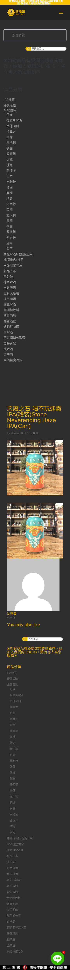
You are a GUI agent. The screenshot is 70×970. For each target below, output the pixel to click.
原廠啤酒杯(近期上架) (18, 254)
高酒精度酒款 (13, 360)
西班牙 (11, 237)
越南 (9, 243)
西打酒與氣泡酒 (14, 338)
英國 (9, 221)
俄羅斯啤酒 (14, 120)
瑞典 (9, 198)
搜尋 (28, 49)
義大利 (11, 215)
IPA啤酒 (9, 100)
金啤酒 (8, 355)
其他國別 (12, 126)
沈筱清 (15, 433)
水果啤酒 (10, 288)
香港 (9, 248)
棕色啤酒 (10, 282)
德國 (9, 148)
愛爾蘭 (11, 154)
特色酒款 (10, 321)
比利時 (11, 182)
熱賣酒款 (10, 315)
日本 (9, 176)
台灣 (9, 137)
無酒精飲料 (11, 310)
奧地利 (11, 143)
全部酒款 (10, 111)
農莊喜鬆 (10, 343)
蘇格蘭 (11, 232)
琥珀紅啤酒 (11, 327)
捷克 (9, 165)
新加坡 (11, 170)
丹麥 (9, 115)
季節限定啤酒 (13, 265)
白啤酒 (8, 332)
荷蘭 (9, 226)
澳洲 (9, 193)
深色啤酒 (10, 304)
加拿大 (11, 132)
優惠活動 (10, 105)
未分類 (8, 276)
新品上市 (10, 271)
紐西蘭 (11, 204)
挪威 (9, 159)
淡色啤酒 (10, 299)
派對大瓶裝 (11, 293)
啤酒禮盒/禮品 (14, 260)
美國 (9, 210)
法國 (9, 187)
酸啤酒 (8, 349)
